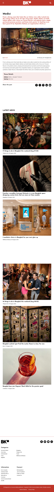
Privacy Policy (31, 489)
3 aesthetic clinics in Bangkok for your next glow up (20, 237)
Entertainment (4, 453)
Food (2, 455)
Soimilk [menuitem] (2, 480)
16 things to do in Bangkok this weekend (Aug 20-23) (21, 301)
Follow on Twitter (20, 473)
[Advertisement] (27, 98)
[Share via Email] (50, 85)
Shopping (18, 450)
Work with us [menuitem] (4, 475)
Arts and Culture (4, 450)
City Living (3, 452)
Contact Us (19, 475)
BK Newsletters (20, 470)
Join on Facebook (21, 471)
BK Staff (6, 57)
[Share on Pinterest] (43, 85)
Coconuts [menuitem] (3, 477)
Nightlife (3, 457)
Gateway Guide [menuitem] (4, 471)
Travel (17, 453)
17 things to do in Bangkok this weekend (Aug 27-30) (20, 151)
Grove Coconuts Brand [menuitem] (6, 478)
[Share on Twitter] (40, 85)
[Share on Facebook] (36, 85)
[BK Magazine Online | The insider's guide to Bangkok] (27, 3)
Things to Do (19, 452)
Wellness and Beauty (20, 455)
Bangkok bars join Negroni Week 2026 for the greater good (23, 386)
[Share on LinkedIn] (46, 85)
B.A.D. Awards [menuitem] (4, 470)
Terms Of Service (23, 489)
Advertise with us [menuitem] (5, 473)
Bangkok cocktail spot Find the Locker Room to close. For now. (24, 344)
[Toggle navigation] (3, 2)
